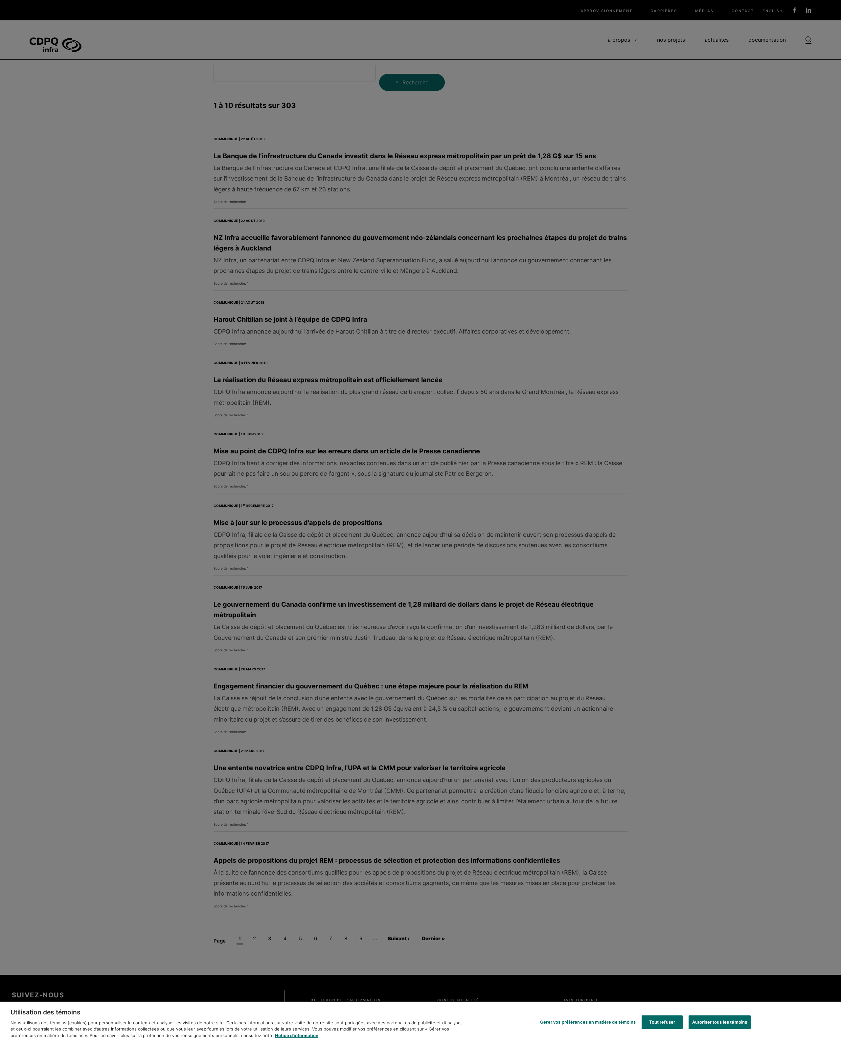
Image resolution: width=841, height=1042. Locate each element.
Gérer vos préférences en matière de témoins (588, 1022)
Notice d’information (296, 1035)
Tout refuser (662, 1022)
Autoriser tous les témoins (719, 1022)
